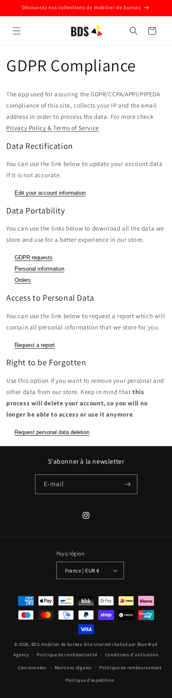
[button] (17, 31)
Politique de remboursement (130, 667)
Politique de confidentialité (67, 655)
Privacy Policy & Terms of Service (52, 128)
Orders (23, 280)
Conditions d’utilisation (132, 655)
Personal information (39, 269)
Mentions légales (73, 667)
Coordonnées (32, 667)
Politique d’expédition (90, 680)
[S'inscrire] (128, 484)
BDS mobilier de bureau (57, 644)
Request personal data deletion (52, 432)
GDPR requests (34, 257)
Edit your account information (50, 193)
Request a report (35, 345)
